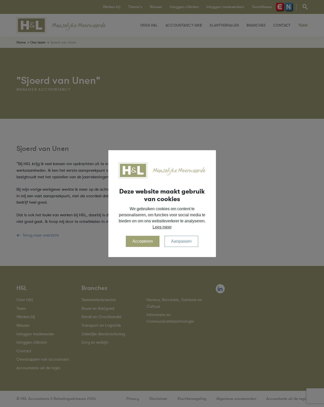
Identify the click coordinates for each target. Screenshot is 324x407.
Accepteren (142, 241)
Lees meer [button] (162, 227)
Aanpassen (181, 241)
